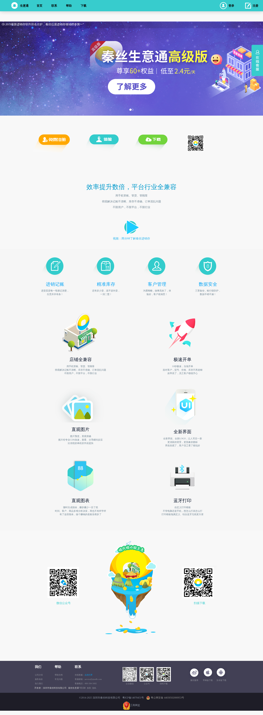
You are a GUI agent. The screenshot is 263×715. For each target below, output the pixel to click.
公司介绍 (39, 675)
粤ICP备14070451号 (133, 697)
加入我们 (39, 683)
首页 (39, 5)
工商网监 (135, 705)
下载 (83, 5)
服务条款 (39, 679)
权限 (89, 688)
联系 (54, 5)
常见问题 (59, 679)
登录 (231, 5)
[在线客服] (258, 58)
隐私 (94, 688)
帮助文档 (59, 675)
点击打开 (88, 675)
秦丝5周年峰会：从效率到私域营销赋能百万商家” (36, 24)
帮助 (69, 5)
